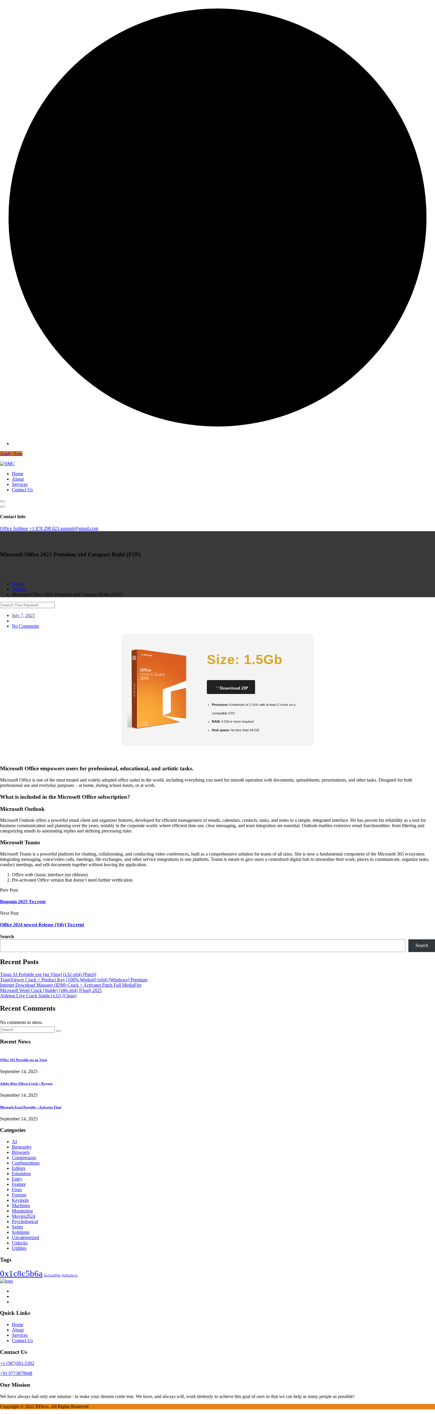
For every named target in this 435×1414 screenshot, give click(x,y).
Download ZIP (234, 688)
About (18, 478)
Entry (17, 1178)
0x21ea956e (52, 1275)
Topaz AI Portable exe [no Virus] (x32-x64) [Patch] (48, 974)
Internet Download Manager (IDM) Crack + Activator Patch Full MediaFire (70, 985)
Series (17, 1226)
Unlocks (20, 1242)
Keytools (20, 1200)
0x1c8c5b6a (21, 1273)
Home (17, 473)
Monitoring (22, 1210)
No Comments (25, 626)
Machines (21, 1205)
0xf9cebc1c (70, 1275)
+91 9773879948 (16, 1373)
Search (7, 936)
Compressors (24, 1157)
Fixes (17, 1189)
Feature (19, 1184)
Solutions (20, 1232)
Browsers (21, 1152)
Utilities (19, 1248)
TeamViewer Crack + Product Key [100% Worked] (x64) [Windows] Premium (73, 979)
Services (20, 484)
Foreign (19, 1194)
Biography (22, 1146)
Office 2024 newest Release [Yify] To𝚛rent (42, 924)
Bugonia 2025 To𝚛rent (23, 901)
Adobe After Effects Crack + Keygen (26, 1083)
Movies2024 (23, 1216)
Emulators (21, 1173)
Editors (18, 1168)
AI (14, 1141)
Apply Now (11, 453)
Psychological (25, 1221)
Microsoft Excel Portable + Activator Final (30, 1107)
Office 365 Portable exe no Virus (23, 1060)
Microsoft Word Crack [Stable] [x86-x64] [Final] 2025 (51, 990)
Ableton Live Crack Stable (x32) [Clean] (38, 995)
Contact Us (22, 489)
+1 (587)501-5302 (17, 1363)
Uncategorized (25, 1237)
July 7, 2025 (23, 615)
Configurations (26, 1162)
